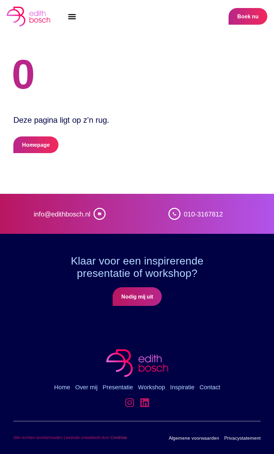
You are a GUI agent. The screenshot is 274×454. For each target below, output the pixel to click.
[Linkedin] (145, 403)
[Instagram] (130, 403)
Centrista (119, 437)
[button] (71, 16)
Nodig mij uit (137, 297)
